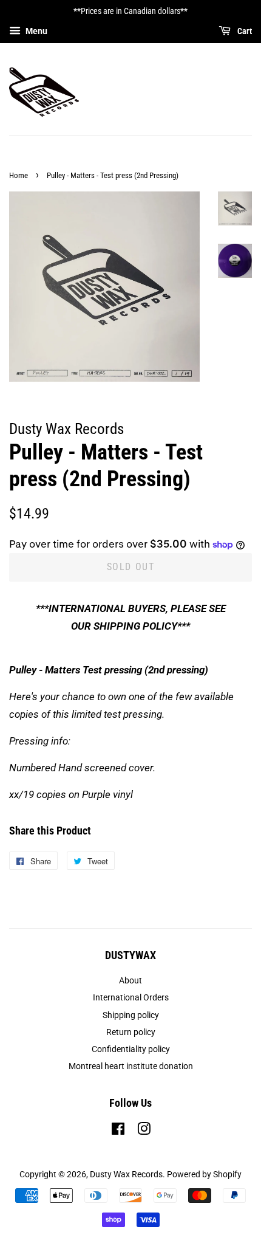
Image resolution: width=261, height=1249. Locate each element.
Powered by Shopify (204, 1174)
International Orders (131, 998)
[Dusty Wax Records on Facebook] (118, 1131)
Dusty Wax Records (126, 1174)
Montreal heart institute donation (131, 1066)
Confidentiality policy (131, 1049)
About (130, 980)
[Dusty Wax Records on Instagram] (144, 1131)
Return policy (130, 1032)
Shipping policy (131, 1015)
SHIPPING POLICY (135, 626)
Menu (35, 31)
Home (18, 175)
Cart (244, 31)
